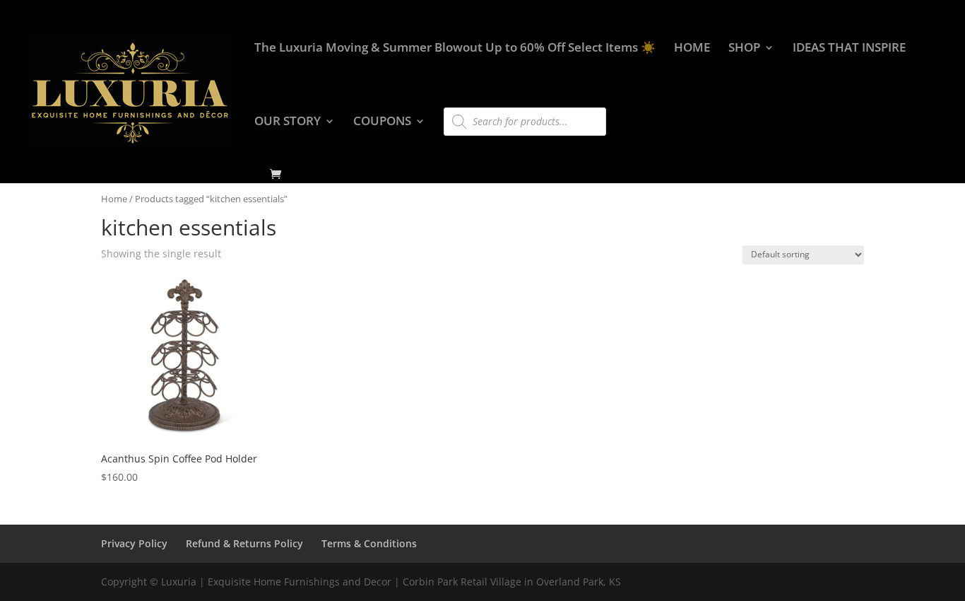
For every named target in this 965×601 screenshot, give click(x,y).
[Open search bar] (451, 101)
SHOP (744, 48)
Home (114, 198)
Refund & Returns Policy (244, 543)
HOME (692, 48)
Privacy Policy (134, 543)
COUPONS (382, 122)
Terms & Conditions (369, 543)
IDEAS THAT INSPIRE (849, 48)
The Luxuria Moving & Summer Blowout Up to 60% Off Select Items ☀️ (455, 48)
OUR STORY (287, 122)
